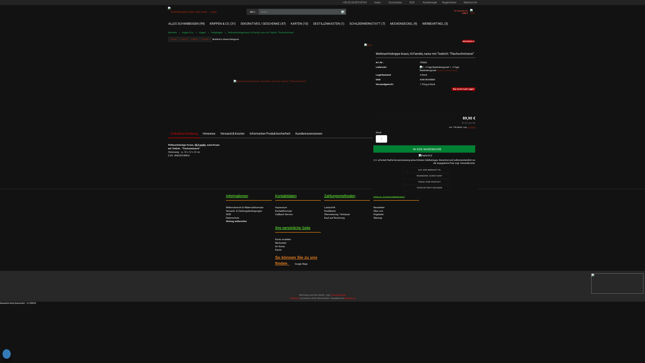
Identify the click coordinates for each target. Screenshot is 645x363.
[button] (410, 2)
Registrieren (449, 2)
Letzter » (206, 39)
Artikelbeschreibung (184, 133)
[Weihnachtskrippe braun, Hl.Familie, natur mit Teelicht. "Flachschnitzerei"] (270, 81)
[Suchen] (343, 12)
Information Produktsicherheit (270, 133)
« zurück (184, 39)
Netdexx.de (349, 298)
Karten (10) (299, 23)
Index (377, 2)
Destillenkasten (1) (328, 23)
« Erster (173, 39)
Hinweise (209, 133)
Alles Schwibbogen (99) (186, 23)
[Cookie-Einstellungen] (6, 354)
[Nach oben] (9, 357)
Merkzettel (469, 2)
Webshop (294, 298)
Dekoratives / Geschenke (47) (263, 23)
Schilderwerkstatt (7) (367, 23)
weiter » (195, 39)
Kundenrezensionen (308, 133)
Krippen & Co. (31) (223, 23)
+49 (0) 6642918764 (354, 2)
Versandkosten (338, 295)
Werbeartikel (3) (435, 23)
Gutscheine (395, 2)
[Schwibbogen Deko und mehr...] (205, 11)
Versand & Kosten (232, 133)
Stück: (379, 132)
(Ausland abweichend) (447, 70)
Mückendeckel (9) (403, 23)
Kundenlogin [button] (429, 2)
